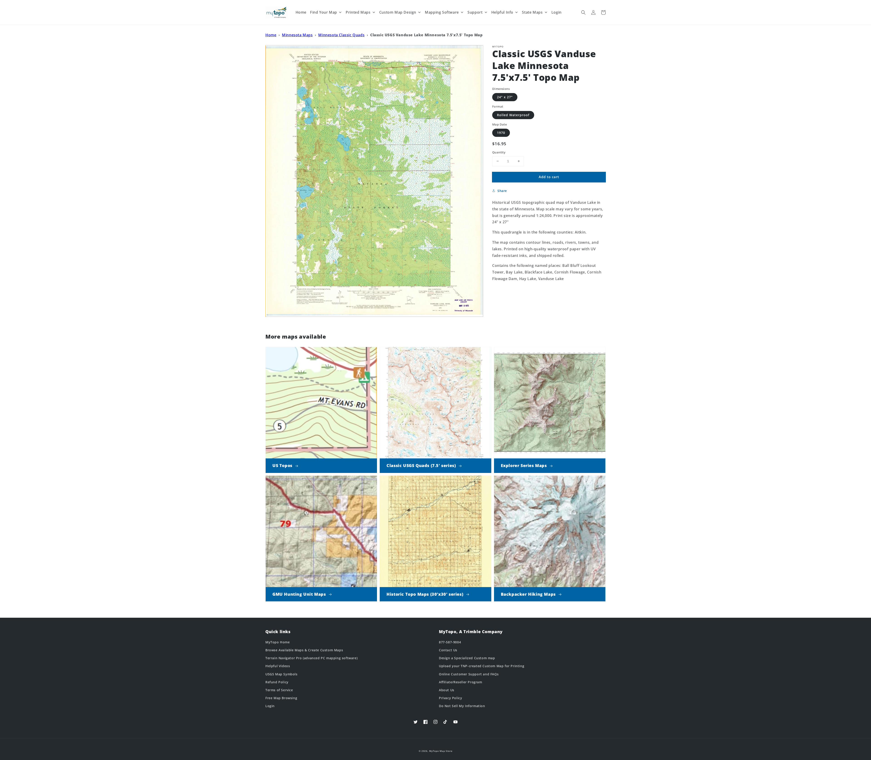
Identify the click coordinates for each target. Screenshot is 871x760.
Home (270, 34)
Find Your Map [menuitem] (323, 12)
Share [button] (502, 191)
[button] (583, 12)
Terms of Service (279, 690)
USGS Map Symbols (281, 674)
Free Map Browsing (281, 698)
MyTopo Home (277, 642)
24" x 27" (505, 97)
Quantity (498, 152)
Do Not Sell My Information (462, 706)
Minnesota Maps (297, 34)
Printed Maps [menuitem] (358, 12)
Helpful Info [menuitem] (502, 12)
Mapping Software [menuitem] (442, 12)
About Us (446, 690)
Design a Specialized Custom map (467, 658)
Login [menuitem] (556, 12)
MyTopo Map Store (440, 751)
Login (270, 706)
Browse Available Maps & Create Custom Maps (304, 650)
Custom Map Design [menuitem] (397, 12)
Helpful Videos (277, 666)
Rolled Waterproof (513, 115)
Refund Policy (277, 682)
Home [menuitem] (301, 12)
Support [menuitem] (474, 12)
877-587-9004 (450, 642)
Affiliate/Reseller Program (460, 682)
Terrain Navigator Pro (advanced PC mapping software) (311, 658)
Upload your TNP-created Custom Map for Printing (481, 666)
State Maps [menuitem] (532, 12)
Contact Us (448, 650)
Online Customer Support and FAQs (469, 674)
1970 (501, 132)
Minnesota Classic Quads (341, 34)
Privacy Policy (450, 698)
